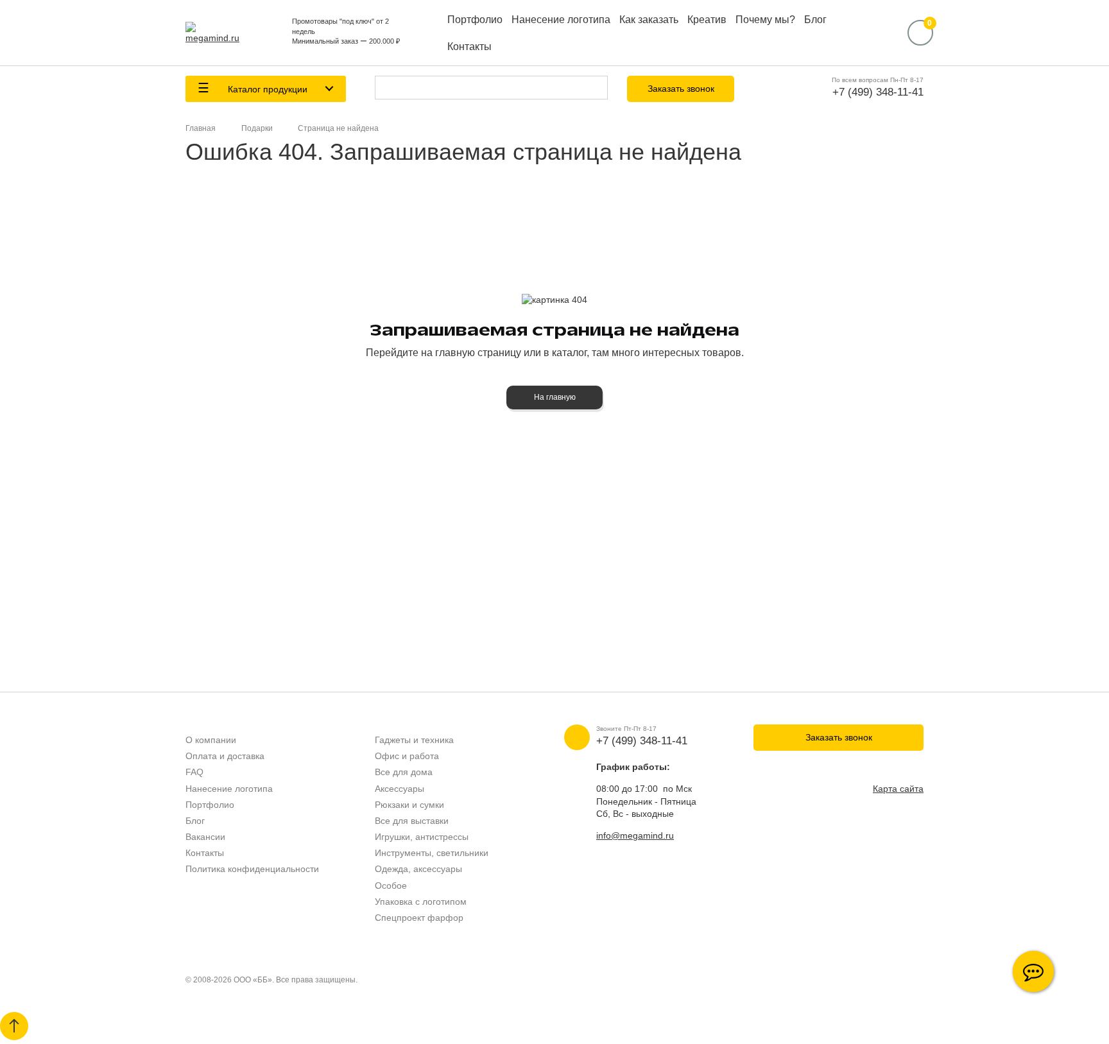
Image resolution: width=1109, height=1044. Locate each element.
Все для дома (404, 772)
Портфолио (475, 19)
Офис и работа (407, 756)
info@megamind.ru (635, 835)
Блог (815, 19)
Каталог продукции (266, 89)
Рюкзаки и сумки (409, 805)
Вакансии (205, 837)
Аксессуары (399, 788)
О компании (210, 740)
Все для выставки (412, 821)
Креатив (706, 19)
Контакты (469, 46)
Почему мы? (765, 19)
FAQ (194, 772)
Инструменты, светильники (431, 853)
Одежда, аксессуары (418, 869)
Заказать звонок (681, 88)
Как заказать (648, 19)
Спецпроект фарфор (419, 917)
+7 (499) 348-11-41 (878, 92)
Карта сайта (898, 788)
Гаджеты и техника (414, 740)
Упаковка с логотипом (421, 901)
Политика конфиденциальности (252, 869)
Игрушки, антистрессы (422, 837)
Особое (391, 885)
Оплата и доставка (224, 756)
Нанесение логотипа (561, 19)
